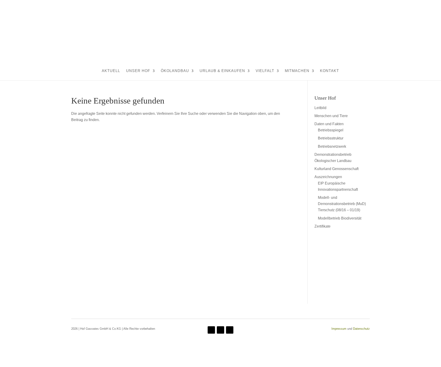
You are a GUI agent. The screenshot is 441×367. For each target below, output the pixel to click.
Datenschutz (361, 328)
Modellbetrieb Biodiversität (339, 218)
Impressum (338, 328)
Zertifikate (322, 226)
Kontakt (329, 71)
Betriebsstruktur (330, 138)
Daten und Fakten (329, 124)
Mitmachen (297, 71)
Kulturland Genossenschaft (336, 169)
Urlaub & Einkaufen (222, 71)
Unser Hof (138, 71)
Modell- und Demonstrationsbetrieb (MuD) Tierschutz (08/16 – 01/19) (342, 204)
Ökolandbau (175, 71)
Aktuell (111, 71)
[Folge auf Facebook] (211, 330)
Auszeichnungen (328, 177)
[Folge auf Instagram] (229, 330)
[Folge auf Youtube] (220, 330)
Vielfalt (265, 71)
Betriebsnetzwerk (332, 146)
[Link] (344, 287)
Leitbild (320, 108)
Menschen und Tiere (331, 116)
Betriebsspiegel (330, 130)
